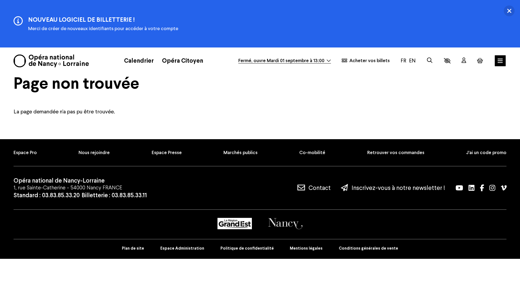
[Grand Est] (234, 224)
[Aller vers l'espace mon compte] (463, 61)
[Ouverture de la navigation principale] (500, 60)
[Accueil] (51, 61)
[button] (447, 60)
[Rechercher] (429, 60)
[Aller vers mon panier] (480, 60)
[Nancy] (285, 223)
